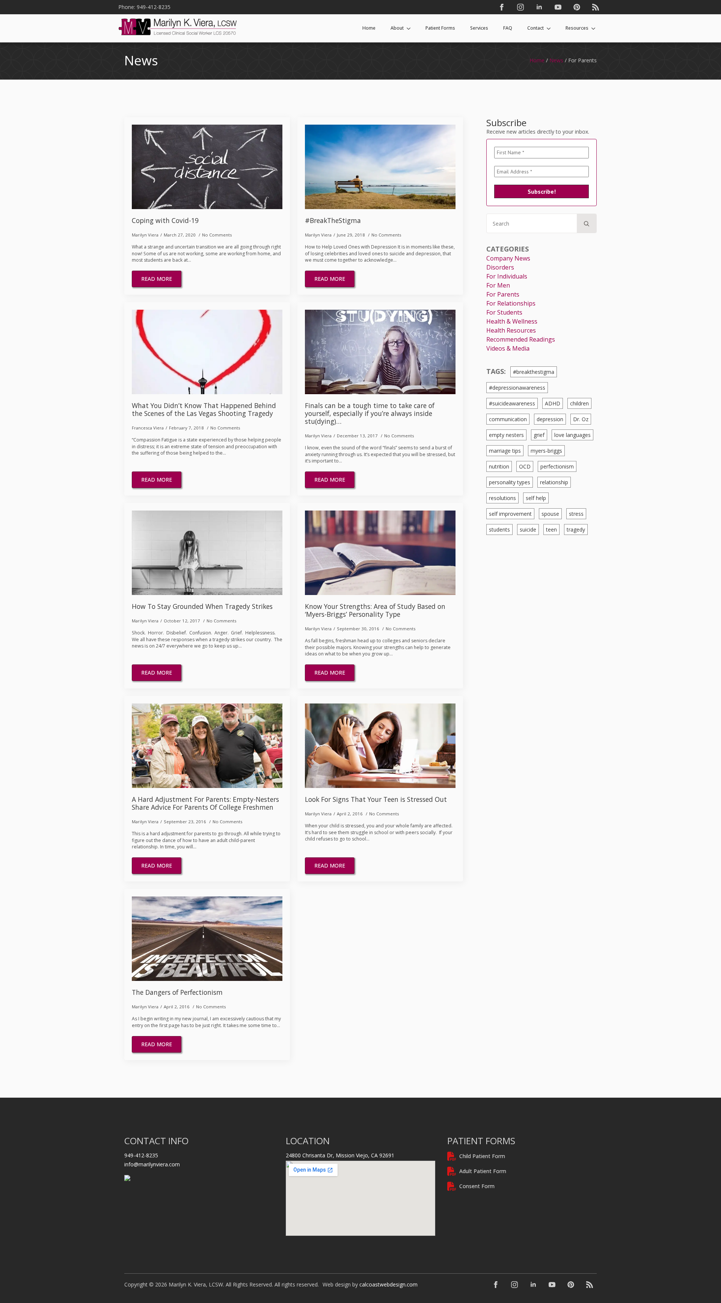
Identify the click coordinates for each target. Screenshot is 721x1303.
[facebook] (502, 7)
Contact (535, 28)
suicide (528, 529)
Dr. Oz (580, 419)
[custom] (577, 7)
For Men (498, 285)
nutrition (499, 466)
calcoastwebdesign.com (388, 1284)
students (499, 529)
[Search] (586, 223)
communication (508, 419)
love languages (572, 434)
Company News (508, 258)
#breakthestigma (533, 371)
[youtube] (558, 7)
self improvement (510, 513)
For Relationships (510, 303)
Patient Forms (440, 28)
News (556, 60)
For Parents (502, 294)
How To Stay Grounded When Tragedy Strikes (202, 606)
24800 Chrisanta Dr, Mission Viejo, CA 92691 (340, 1155)
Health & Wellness (511, 321)
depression (550, 419)
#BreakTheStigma (333, 220)
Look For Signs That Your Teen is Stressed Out (376, 799)
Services (479, 28)
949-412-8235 (141, 1155)
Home (369, 28)
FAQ (507, 28)
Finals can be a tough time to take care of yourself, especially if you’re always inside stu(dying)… (369, 413)
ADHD (552, 403)
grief (539, 434)
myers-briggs (546, 450)
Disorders (500, 267)
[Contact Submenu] (551, 28)
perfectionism (557, 466)
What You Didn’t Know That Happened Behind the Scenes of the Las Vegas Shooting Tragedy (204, 409)
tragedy (576, 529)
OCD (525, 466)
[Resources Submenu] (595, 28)
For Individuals (506, 276)
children (579, 403)
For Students (504, 312)
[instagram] (520, 7)
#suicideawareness (512, 403)
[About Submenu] (411, 28)
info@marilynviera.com (152, 1164)
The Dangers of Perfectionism (177, 992)
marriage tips (505, 450)
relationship (554, 482)
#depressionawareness (517, 387)
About (397, 28)
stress (576, 513)
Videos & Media (507, 348)
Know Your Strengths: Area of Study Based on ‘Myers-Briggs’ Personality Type (375, 610)
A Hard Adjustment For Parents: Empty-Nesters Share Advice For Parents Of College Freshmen (205, 803)
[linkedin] (539, 7)
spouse (550, 513)
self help (536, 498)
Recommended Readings (520, 339)
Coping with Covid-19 (165, 220)
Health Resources (511, 330)
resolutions (502, 498)
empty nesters (506, 434)
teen (551, 529)
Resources (577, 28)
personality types (509, 482)
